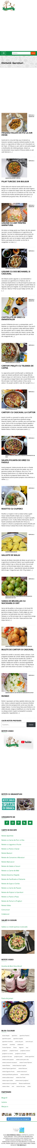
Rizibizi (5, 696)
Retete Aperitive (7, 836)
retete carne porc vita (22, 1059)
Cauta (31, 725)
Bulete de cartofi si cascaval (17, 649)
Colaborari (5, 914)
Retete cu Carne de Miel (10, 870)
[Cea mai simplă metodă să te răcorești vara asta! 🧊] (13, 1114)
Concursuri (5, 910)
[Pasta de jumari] (18, 1013)
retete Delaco (6, 1065)
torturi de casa (20, 1086)
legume (21, 1047)
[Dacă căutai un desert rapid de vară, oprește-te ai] (23, 1114)
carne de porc (19, 1041)
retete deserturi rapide (19, 1065)
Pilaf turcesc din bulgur (15, 181)
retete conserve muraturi (9, 1062)
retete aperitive (29, 1056)
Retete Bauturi (6, 853)
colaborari (20, 1044)
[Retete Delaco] (18, 805)
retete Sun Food (20, 1077)
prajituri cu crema (7, 1053)
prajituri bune (14, 1050)
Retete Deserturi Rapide (10, 875)
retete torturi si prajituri (9, 1083)
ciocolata (12, 1044)
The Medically (21, 1145)
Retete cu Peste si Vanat (10, 849)
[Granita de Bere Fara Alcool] (18, 981)
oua (27, 1047)
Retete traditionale (24, 1083)
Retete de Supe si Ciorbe (10, 883)
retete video (5, 1086)
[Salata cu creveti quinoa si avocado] (18, 942)
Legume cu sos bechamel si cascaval (15, 272)
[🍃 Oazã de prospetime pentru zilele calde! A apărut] (6, 1114)
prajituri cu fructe (20, 1053)
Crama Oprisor (6, 1047)
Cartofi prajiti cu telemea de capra (17, 366)
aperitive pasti (6, 1038)
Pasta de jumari (7, 998)
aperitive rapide (18, 1038)
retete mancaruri (22, 1071)
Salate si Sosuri (15, 362)
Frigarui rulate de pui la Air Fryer (16, 133)
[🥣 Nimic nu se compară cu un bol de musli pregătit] (30, 1114)
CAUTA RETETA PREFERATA (11, 721)
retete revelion (24, 1074)
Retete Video (6, 905)
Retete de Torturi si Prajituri (11, 901)
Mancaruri (14, 409)
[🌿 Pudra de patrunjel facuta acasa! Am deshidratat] (16, 1114)
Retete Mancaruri (7, 862)
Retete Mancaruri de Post (26, 692)
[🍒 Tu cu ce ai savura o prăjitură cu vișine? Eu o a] (20, 1114)
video (29, 1086)
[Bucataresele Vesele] (8, 6)
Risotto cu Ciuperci (12, 508)
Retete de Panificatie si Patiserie (13, 879)
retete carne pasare (8, 1059)
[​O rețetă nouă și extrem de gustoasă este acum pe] (27, 1114)
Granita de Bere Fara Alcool (11, 966)
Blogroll (4, 1098)
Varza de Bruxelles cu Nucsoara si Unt (13, 602)
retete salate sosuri (8, 1077)
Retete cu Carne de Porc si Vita (12, 840)
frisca (15, 1047)
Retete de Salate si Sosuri (10, 866)
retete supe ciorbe (7, 1080)
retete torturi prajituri (21, 1080)
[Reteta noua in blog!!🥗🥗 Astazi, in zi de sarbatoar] (10, 1114)
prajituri (4, 1050)
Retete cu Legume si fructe (11, 844)
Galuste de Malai (10, 555)
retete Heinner (22, 1068)
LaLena (4, 1102)
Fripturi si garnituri (31, 115)
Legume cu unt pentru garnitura (13, 224)
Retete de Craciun (27, 646)
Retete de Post (24, 596)
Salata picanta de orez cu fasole (15, 461)
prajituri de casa (7, 1056)
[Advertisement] (18, 30)
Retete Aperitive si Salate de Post (20, 455)
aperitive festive (24, 1035)
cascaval (4, 1044)
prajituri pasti (18, 1056)
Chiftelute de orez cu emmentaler (13, 318)
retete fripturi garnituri (9, 1068)
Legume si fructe (15, 178)
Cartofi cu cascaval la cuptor (18, 412)
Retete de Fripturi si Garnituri (12, 892)
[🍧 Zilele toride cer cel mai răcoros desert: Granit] (33, 1114)
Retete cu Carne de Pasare (11, 888)
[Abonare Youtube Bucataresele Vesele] (18, 742)
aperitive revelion (7, 1041)
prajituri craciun (25, 1050)
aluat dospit (5, 1035)
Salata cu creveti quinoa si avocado (14, 927)
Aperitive (7, 646)
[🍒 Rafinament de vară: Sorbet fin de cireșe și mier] (3, 1114)
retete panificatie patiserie (10, 1074)
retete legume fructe (8, 1071)
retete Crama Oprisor (25, 1062)
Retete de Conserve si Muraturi (13, 857)
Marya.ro (4, 1106)
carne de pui (29, 1041)
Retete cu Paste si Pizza (10, 897)
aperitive (14, 1035)
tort (13, 1086)
